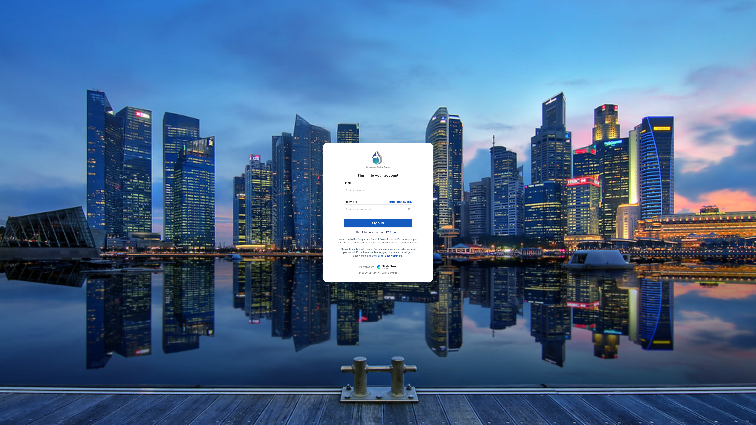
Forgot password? (400, 201)
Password (378, 201)
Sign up (395, 232)
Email (347, 183)
